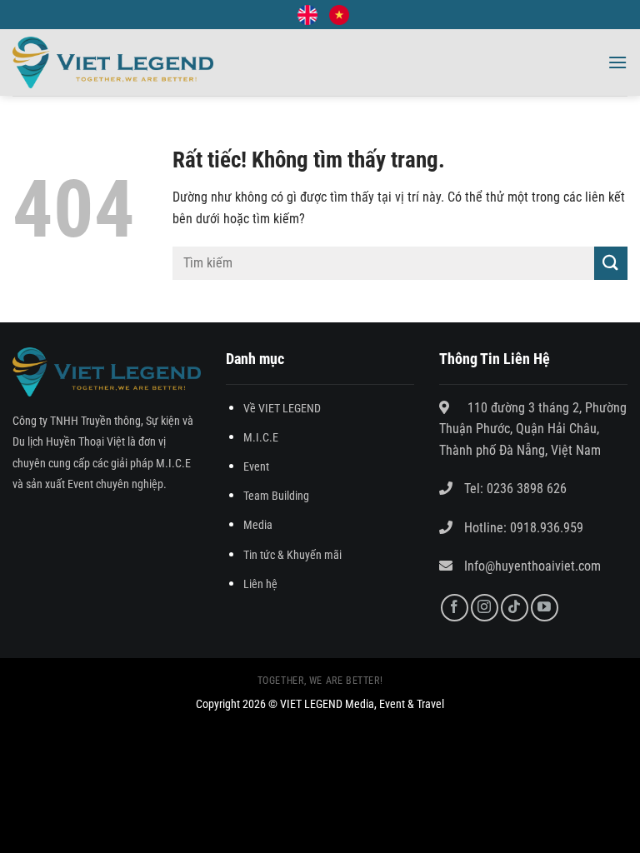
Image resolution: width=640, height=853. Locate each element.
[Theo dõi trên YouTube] (544, 607)
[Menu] (618, 62)
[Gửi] (611, 263)
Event (256, 467)
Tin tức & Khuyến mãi (292, 555)
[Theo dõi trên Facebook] (454, 607)
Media (257, 525)
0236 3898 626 (527, 488)
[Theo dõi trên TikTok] (514, 607)
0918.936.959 (545, 528)
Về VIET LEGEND (282, 409)
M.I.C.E (260, 438)
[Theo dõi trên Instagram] (484, 607)
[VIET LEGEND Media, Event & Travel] (112, 63)
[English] (308, 15)
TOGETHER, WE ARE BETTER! (320, 680)
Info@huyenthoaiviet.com (532, 566)
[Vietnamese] (339, 15)
